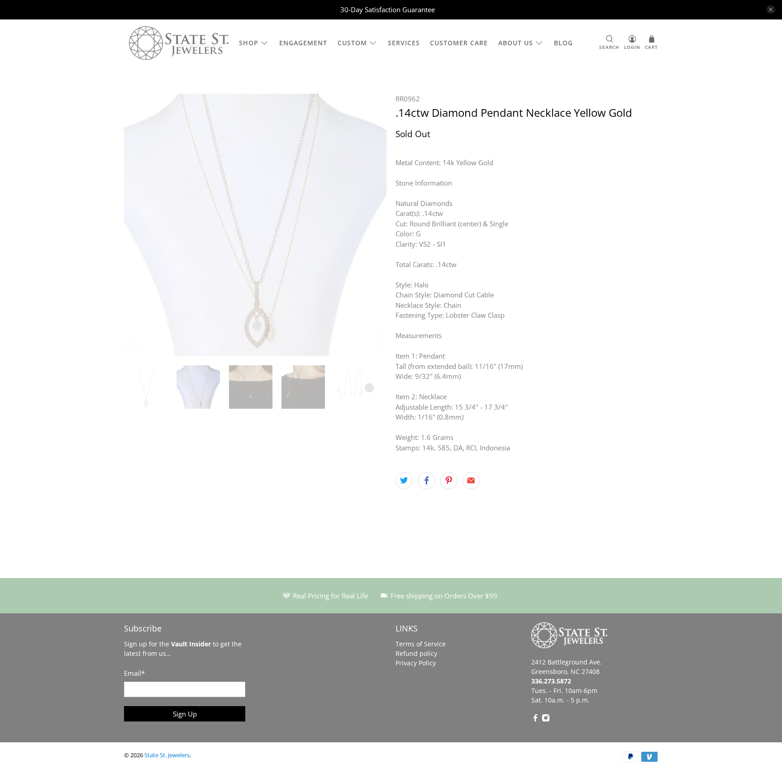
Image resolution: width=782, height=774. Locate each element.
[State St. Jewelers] (179, 43)
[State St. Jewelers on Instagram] (546, 719)
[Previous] (138, 225)
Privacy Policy (416, 663)
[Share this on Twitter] (404, 480)
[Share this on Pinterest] (449, 480)
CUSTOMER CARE (459, 42)
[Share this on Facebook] (426, 480)
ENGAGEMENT (303, 42)
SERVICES (404, 42)
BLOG (563, 42)
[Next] (372, 225)
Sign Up (185, 713)
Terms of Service (421, 644)
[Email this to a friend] (471, 480)
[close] (770, 9)
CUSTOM (352, 42)
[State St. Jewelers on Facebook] (535, 719)
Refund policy (416, 653)
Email (134, 673)
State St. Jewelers (167, 755)
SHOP (248, 42)
